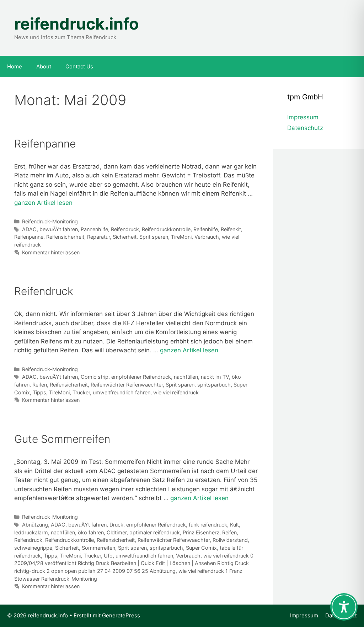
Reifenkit (231, 229)
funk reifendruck (208, 525)
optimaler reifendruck (154, 532)
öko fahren (91, 532)
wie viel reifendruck (176, 392)
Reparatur (98, 237)
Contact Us (79, 66)
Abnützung (35, 525)
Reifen (39, 385)
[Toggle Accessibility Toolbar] (344, 607)
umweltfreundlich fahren (121, 392)
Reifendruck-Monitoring (50, 221)
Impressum (302, 117)
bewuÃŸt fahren (58, 229)
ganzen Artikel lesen (43, 202)
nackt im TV (215, 377)
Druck (116, 525)
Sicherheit (124, 237)
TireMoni (181, 237)
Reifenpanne (45, 143)
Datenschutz (305, 127)
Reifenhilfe (205, 229)
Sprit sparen (153, 237)
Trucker (81, 392)
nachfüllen (186, 377)
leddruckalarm (31, 532)
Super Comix (201, 548)
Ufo (108, 556)
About (43, 66)
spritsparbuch (214, 385)
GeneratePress (121, 615)
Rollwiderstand (230, 540)
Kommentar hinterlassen (51, 252)
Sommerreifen (98, 548)
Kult (234, 525)
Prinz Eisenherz (201, 532)
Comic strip (94, 377)
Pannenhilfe (94, 229)
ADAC (29, 229)
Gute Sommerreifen (62, 438)
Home (14, 66)
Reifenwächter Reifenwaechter (127, 385)
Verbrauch (206, 237)
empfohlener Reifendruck (141, 377)
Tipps (39, 392)
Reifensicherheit (65, 237)
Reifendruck (125, 229)
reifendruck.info (76, 23)
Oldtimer (117, 532)
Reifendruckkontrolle (166, 229)
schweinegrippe (33, 548)
